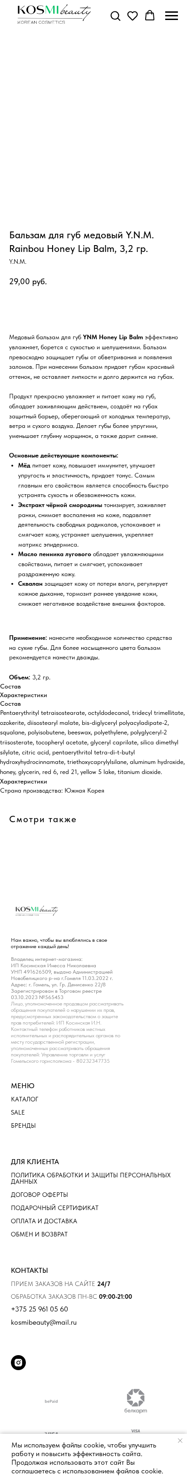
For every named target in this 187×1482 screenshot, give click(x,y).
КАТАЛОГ (24, 1099)
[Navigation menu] (171, 15)
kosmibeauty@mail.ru (44, 1322)
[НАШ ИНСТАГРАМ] (18, 1367)
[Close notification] (180, 1440)
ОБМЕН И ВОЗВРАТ (39, 1234)
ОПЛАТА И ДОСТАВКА (44, 1221)
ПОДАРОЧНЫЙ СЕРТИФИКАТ (54, 1208)
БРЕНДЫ (23, 1125)
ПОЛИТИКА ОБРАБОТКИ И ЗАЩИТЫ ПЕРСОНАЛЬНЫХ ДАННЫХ (91, 1178)
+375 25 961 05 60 (39, 1309)
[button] (115, 15)
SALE (18, 1112)
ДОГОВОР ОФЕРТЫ (39, 1194)
